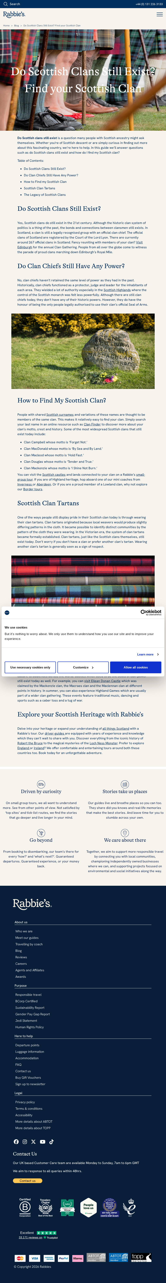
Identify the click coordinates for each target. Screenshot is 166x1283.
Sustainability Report (29, 1008)
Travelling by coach (29, 944)
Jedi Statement (26, 1020)
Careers (21, 964)
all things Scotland (115, 728)
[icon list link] (16, 1142)
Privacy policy (25, 1102)
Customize (80, 667)
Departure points (27, 1045)
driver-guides (55, 733)
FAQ (18, 1064)
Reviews (21, 957)
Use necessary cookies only (30, 667)
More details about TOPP (33, 1128)
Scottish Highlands (117, 290)
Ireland (39, 748)
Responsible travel (28, 995)
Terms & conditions (28, 1108)
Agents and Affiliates (29, 970)
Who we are (24, 931)
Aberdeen (44, 484)
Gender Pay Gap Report (32, 1014)
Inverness (25, 484)
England (23, 748)
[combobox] (26, 4)
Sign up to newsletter (30, 1084)
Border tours (32, 489)
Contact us (28, 1181)
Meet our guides (26, 938)
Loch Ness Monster (103, 743)
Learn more (145, 654)
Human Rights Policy (29, 1027)
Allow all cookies (136, 667)
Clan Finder (92, 424)
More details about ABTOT (33, 1121)
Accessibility (23, 1115)
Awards (20, 977)
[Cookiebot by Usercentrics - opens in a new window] (143, 613)
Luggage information (29, 1052)
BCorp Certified (26, 1001)
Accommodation (27, 1058)
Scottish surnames (60, 414)
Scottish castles (54, 474)
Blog (16, 25)
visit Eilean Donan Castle (102, 681)
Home (6, 25)
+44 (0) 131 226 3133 (149, 4)
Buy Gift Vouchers (28, 1077)
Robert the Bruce (30, 743)
